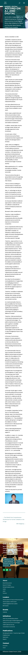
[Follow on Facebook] (10, 570)
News (14, 25)
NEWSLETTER (8, 559)
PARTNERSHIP (8, 561)
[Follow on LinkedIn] (4, 570)
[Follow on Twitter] (7, 570)
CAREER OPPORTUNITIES (12, 562)
